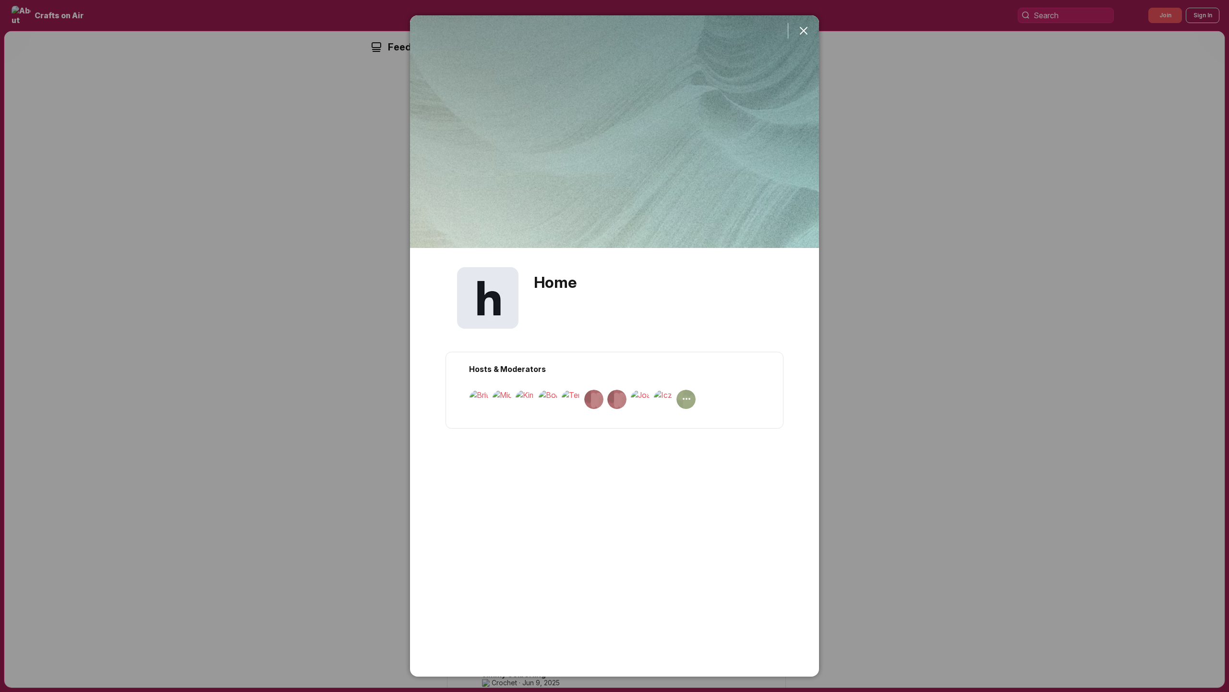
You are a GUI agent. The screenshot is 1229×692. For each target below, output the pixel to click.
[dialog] (614, 346)
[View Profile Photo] (487, 298)
